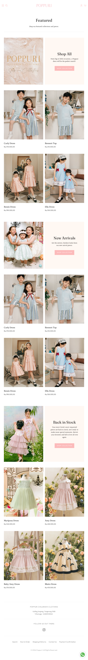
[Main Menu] (3, 5)
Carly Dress (9, 143)
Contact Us (53, 642)
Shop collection (64, 68)
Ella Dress (49, 206)
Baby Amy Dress (12, 584)
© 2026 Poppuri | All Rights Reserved (44, 650)
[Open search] (6, 5)
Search (15, 642)
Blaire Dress (50, 584)
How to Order (25, 642)
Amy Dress (50, 520)
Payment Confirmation (67, 642)
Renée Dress (10, 206)
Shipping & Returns (39, 642)
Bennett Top (51, 143)
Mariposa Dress (11, 520)
